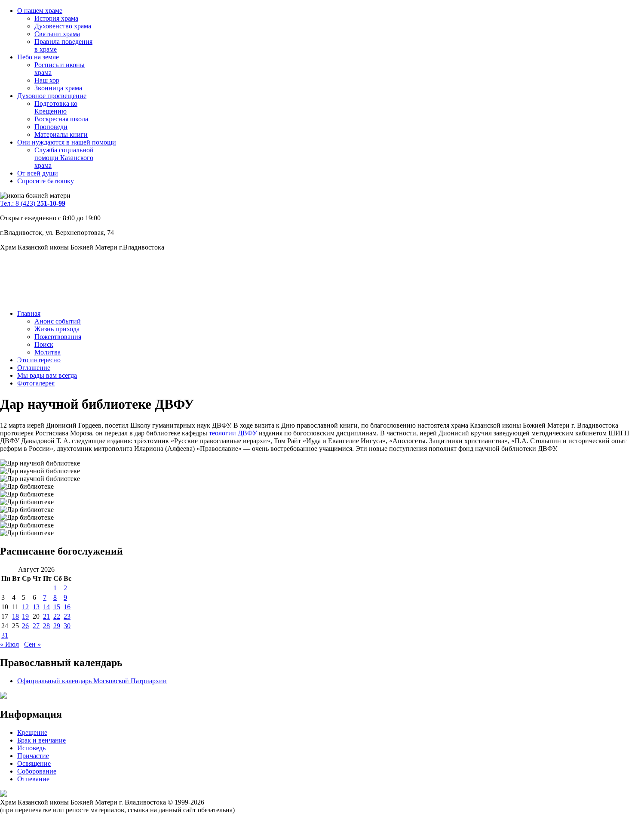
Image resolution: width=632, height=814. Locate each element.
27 (36, 625)
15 (56, 606)
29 (56, 625)
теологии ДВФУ (233, 433)
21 (46, 616)
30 (67, 625)
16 (67, 606)
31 (4, 635)
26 (25, 625)
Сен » (32, 644)
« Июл (9, 644)
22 (56, 616)
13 (36, 606)
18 (15, 616)
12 (25, 606)
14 (46, 606)
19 (25, 616)
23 (67, 616)
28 (46, 625)
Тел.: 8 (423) (32, 203)
